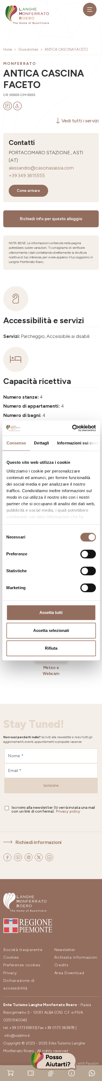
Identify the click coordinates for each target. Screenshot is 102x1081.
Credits (61, 965)
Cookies (11, 957)
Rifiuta (51, 648)
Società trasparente (22, 949)
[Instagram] (29, 856)
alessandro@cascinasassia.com (41, 168)
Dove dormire (28, 49)
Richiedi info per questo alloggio (51, 218)
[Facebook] (8, 856)
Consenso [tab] (16, 443)
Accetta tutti (51, 612)
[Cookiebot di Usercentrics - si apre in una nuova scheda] (73, 428)
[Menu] (90, 9)
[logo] (27, 14)
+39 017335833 (22, 1027)
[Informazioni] (71, 1073)
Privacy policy (68, 811)
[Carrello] (10, 1073)
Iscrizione (51, 785)
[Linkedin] (49, 856)
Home (7, 49)
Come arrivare (28, 191)
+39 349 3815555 (27, 175)
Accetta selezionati (51, 630)
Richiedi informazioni (38, 842)
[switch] (88, 554)
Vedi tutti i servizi (80, 120)
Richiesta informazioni (75, 957)
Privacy (10, 973)
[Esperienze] (30, 1073)
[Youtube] (18, 856)
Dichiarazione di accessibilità (19, 984)
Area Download (69, 973)
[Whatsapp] (92, 1073)
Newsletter (64, 949)
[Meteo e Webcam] (51, 1073)
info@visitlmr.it (17, 1035)
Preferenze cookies (22, 965)
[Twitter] (39, 856)
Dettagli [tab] (41, 443)
